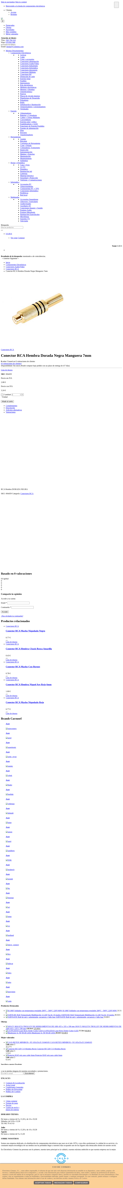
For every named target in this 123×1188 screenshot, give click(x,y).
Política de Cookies (13, 1092)
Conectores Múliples (28, 72)
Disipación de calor (27, 77)
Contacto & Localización (15, 1083)
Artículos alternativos (14, 410)
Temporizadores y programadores (33, 107)
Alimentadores (25, 113)
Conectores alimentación (29, 61)
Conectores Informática (29, 68)
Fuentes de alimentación (29, 128)
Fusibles (23, 81)
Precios (8, 1105)
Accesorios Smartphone (29, 199)
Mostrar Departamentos (15, 51)
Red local (23, 195)
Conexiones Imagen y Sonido (31, 208)
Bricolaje (23, 141)
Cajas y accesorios (27, 59)
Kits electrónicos (26, 85)
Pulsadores (24, 100)
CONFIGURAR (81, 1183)
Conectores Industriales (29, 66)
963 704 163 (11, 40)
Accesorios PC (25, 184)
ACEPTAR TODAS (43, 1183)
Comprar (21, 238)
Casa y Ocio (25, 165)
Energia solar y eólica (28, 122)
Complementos (11, 406)
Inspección (24, 150)
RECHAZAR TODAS (63, 1183)
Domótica (24, 169)
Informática (15, 182)
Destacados (10, 25)
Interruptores (25, 83)
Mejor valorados (12, 34)
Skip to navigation (8, 2)
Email (4, 603)
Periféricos (24, 193)
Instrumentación (26, 152)
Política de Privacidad (14, 1089)
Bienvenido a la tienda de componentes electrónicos (25, 6)
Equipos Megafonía (27, 212)
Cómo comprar (11, 1101)
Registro (14, 14)
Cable (22, 57)
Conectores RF (26, 74)
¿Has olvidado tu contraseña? (12, 616)
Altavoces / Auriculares (29, 202)
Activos (23, 55)
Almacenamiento (26, 186)
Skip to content (21, 2)
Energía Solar (25, 79)
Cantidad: (7, 395)
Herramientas (16, 137)
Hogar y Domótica (18, 163)
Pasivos (23, 94)
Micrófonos (24, 217)
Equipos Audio (26, 210)
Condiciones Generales (14, 1087)
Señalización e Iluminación (30, 105)
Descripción (10, 408)
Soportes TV (25, 219)
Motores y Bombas (27, 89)
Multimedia (15, 197)
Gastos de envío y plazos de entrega (12, 1108)
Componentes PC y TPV (29, 189)
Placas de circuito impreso (30, 96)
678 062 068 (10, 42)
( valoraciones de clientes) (11, 364)
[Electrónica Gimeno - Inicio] (2, 19)
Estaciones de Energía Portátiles (32, 126)
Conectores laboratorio (28, 70)
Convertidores (25, 120)
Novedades (10, 30)
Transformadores (26, 135)
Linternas (23, 174)
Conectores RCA (7, 350)
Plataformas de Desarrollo (30, 98)
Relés (22, 102)
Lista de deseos (6, 370)
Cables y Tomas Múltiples (30, 117)
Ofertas (8, 27)
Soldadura (24, 161)
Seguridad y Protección (29, 178)
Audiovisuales (25, 204)
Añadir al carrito (7, 401)
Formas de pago (12, 1103)
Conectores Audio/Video (29, 64)
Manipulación (25, 156)
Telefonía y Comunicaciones (31, 180)
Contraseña (6, 607)
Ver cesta (14, 238)
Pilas (22, 130)
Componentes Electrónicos (21, 53)
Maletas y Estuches (27, 154)
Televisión (24, 221)
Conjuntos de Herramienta (30, 143)
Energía (13, 111)
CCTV (22, 167)
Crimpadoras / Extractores (30, 148)
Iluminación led (26, 171)
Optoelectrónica (26, 92)
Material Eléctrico (27, 176)
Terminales (24, 109)
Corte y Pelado (25, 146)
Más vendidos (11, 32)
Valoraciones (10, 412)
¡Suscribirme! (29, 1073)
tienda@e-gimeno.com (15, 47)
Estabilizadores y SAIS (29, 124)
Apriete (23, 139)
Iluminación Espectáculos (30, 214)
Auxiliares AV (25, 206)
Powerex (23, 133)
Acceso (13, 12)
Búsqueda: (5, 225)
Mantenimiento (26, 158)
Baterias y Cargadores (28, 115)
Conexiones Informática (29, 191)
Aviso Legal (10, 1085)
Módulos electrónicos (28, 87)
